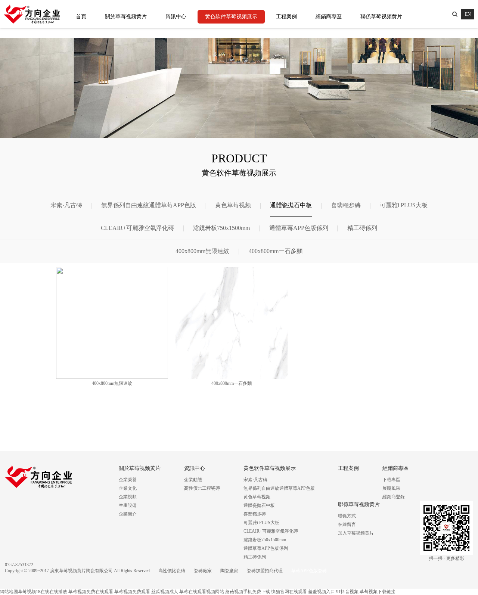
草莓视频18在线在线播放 (42, 591)
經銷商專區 (329, 16)
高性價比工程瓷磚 (202, 488)
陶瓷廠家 (229, 570)
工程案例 (286, 16)
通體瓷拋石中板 (291, 205)
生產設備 (128, 505)
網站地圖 (9, 591)
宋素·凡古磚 (66, 205)
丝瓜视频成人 (164, 591)
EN (468, 14)
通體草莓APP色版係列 (298, 228)
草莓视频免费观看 (132, 591)
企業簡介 (128, 514)
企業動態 (193, 479)
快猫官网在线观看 (289, 591)
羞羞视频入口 (321, 591)
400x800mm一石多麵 (275, 251)
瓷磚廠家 (203, 570)
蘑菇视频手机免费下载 (247, 591)
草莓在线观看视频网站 (201, 591)
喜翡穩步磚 (346, 205)
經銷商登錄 (393, 496)
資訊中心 (175, 16)
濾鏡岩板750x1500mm (221, 228)
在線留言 (347, 524)
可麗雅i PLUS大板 (404, 205)
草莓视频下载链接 (377, 591)
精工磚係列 (362, 228)
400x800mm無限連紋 (202, 251)
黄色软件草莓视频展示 (231, 16)
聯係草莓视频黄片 (381, 16)
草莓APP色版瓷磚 (309, 570)
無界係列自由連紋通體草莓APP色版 (148, 205)
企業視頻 (128, 496)
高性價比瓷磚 (171, 570)
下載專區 (391, 479)
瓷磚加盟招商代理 (265, 570)
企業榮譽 (128, 479)
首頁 (81, 16)
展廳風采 (391, 488)
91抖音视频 (347, 591)
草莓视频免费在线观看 (90, 591)
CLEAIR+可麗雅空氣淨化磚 (137, 228)
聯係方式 (347, 515)
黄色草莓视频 (233, 205)
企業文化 (128, 488)
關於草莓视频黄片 (126, 16)
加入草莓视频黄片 (356, 533)
